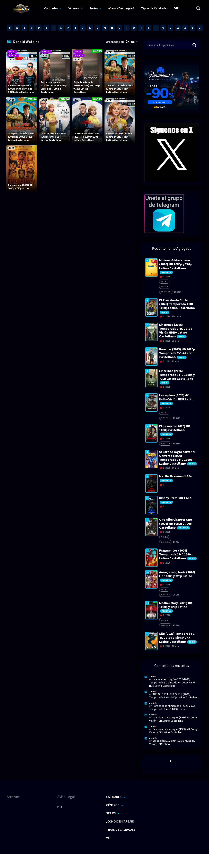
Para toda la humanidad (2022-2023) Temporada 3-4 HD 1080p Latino (172, 707)
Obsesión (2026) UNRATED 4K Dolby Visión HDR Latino (172, 742)
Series (93, 8)
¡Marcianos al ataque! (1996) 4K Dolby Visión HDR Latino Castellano (173, 719)
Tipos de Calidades (154, 8)
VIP (176, 8)
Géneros (74, 8)
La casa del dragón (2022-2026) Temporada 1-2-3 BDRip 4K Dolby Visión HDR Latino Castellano (172, 682)
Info (59, 806)
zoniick (153, 676)
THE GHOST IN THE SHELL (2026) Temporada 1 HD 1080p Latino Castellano (173, 695)
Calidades (51, 8)
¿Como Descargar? (121, 8)
